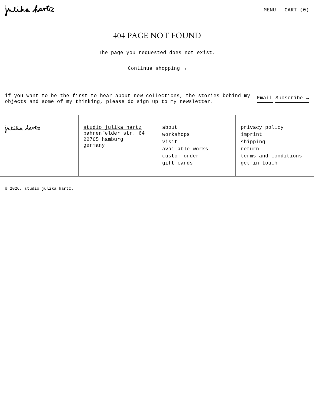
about (170, 127)
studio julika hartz (112, 127)
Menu (270, 10)
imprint (251, 134)
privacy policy (262, 127)
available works (185, 149)
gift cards (177, 163)
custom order (180, 156)
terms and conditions (271, 156)
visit (170, 142)
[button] (297, 10)
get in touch (259, 163)
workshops (176, 134)
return (250, 149)
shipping (253, 142)
